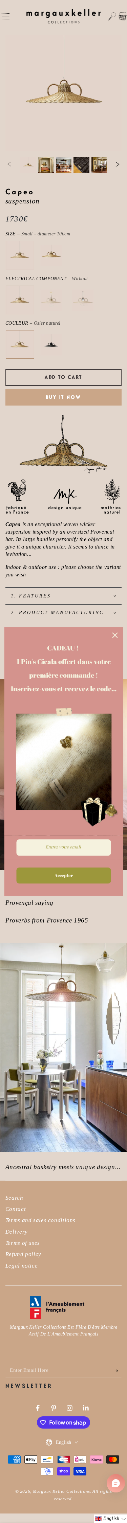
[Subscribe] (117, 1370)
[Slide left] (9, 165)
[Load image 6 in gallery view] (99, 165)
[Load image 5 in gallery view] (81, 165)
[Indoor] (51, 300)
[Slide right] (117, 165)
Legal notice (21, 1265)
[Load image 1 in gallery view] (28, 165)
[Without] (19, 300)
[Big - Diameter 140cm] (51, 255)
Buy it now (63, 397)
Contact (15, 1209)
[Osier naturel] (19, 344)
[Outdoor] (83, 300)
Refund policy (23, 1254)
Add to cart (63, 377)
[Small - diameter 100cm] (19, 255)
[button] (112, 16)
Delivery (16, 1232)
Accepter (64, 875)
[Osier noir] (51, 344)
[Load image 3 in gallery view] (46, 165)
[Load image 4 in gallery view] (63, 165)
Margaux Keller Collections (61, 1491)
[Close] (115, 635)
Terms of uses (22, 1243)
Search (14, 1198)
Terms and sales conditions (40, 1220)
